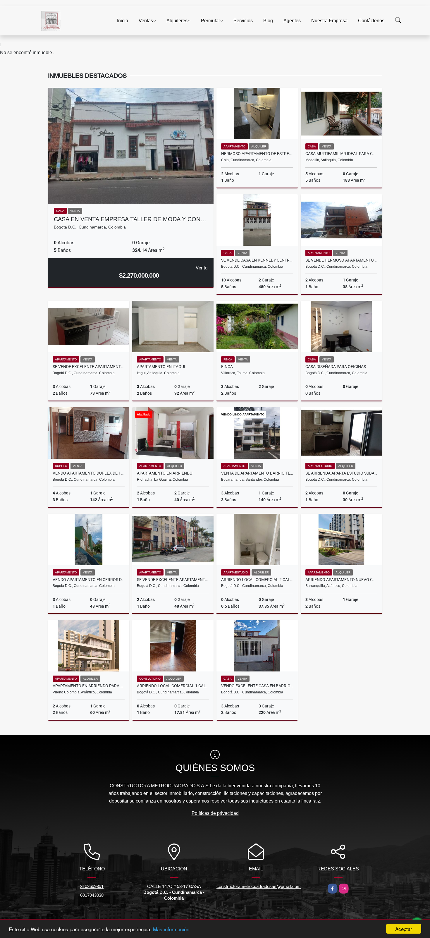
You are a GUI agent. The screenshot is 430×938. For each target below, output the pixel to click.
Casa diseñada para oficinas (335, 366)
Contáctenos (371, 20)
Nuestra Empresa (329, 20)
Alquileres (177, 20)
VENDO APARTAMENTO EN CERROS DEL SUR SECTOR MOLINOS (89, 579)
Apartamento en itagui (161, 366)
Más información (171, 929)
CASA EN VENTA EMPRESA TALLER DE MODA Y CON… (130, 219)
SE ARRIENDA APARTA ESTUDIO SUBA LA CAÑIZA (341, 473)
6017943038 (92, 895)
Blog (268, 20)
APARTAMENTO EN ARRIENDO (164, 473)
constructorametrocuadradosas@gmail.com (258, 886)
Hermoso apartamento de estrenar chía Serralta (257, 153)
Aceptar (403, 928)
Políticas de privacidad (215, 813)
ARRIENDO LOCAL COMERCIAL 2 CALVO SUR (257, 579)
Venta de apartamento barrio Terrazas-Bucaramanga (257, 473)
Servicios (243, 20)
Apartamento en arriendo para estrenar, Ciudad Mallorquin (89, 685)
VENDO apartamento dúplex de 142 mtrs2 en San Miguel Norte (89, 473)
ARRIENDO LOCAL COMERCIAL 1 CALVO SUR (173, 685)
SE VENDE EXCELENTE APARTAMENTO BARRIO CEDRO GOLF (89, 366)
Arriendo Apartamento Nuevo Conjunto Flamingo (341, 579)
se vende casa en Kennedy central (257, 260)
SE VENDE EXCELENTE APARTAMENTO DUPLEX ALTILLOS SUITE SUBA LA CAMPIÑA (173, 579)
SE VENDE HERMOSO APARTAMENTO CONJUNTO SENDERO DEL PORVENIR (341, 260)
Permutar (210, 20)
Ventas (146, 20)
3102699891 (92, 886)
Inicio (122, 20)
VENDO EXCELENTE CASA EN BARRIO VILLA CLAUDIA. (257, 685)
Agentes (292, 20)
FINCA (227, 366)
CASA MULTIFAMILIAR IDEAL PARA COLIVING (341, 153)
